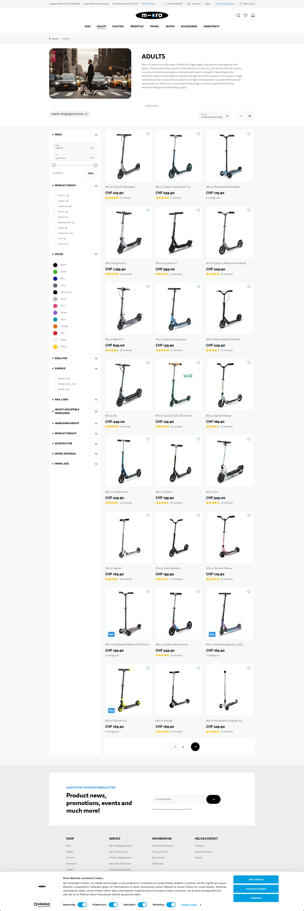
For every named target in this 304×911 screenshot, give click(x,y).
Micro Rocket (164, 721)
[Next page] (195, 746)
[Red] (74, 333)
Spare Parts (211, 26)
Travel (154, 26)
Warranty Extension (120, 863)
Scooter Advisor (175, 3)
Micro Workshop (118, 852)
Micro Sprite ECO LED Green (174, 416)
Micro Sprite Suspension (171, 339)
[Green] (74, 271)
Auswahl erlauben (256, 888)
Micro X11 (212, 492)
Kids (87, 26)
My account (249, 3)
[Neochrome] (74, 292)
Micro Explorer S (115, 263)
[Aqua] (74, 319)
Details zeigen (189, 904)
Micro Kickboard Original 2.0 (224, 721)
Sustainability (148, 3)
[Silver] (74, 299)
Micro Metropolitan (168, 568)
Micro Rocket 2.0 (116, 721)
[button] (238, 15)
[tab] (74, 135)
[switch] (113, 904)
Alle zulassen (256, 879)
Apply (90, 173)
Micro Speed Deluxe (218, 416)
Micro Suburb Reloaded (120, 187)
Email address (163, 799)
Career (198, 857)
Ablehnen (256, 898)
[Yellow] (74, 346)
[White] (74, 340)
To (56, 155)
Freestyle (137, 26)
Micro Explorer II (166, 263)
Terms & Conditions (162, 846)
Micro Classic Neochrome (172, 645)
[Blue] (74, 278)
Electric (118, 26)
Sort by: (204, 114)
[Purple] (74, 312)
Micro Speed (113, 568)
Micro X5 (111, 416)
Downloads (158, 857)
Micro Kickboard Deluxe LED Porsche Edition (128, 645)
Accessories (189, 26)
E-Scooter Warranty (120, 869)
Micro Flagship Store (120, 846)
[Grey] (74, 285)
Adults (101, 26)
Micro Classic (164, 492)
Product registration (225, 3)
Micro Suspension (116, 492)
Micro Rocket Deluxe (219, 568)
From (57, 145)
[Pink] (74, 305)
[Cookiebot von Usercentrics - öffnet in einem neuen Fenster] (42, 904)
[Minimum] (53, 165)
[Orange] (74, 326)
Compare (195, 3)
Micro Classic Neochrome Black (226, 263)
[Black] (74, 265)
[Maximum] (95, 165)
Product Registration (120, 857)
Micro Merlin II (114, 339)
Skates (170, 26)
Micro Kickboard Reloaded (222, 187)
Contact (199, 846)
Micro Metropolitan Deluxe (223, 339)
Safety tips (158, 863)
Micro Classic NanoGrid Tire (173, 187)
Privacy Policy (160, 852)
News (208, 3)
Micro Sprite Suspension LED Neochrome (224, 645)
